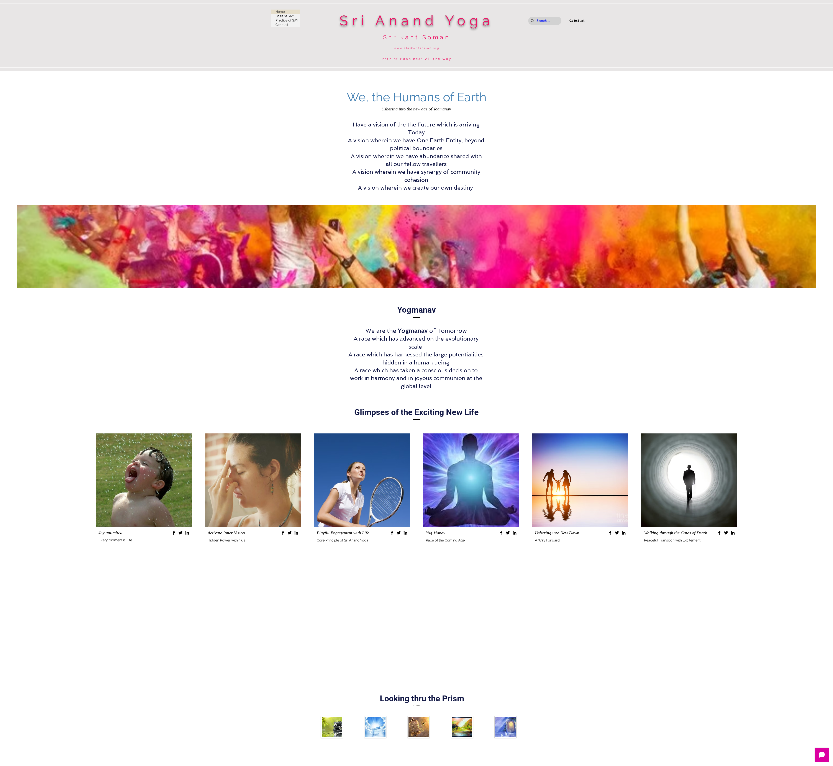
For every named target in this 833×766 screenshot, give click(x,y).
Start (580, 20)
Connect (281, 25)
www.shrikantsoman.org (416, 48)
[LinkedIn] (187, 532)
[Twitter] (180, 532)
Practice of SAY (286, 20)
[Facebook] (173, 532)
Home (280, 12)
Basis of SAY (284, 16)
